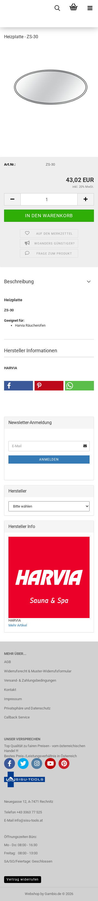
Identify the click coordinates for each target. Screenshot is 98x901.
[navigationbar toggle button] (90, 8)
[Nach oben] (83, 892)
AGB (7, 662)
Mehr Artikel (17, 625)
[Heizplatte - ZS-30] (49, 85)
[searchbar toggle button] (57, 8)
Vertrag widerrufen (23, 879)
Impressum (13, 699)
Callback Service (17, 717)
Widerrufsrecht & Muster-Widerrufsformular (37, 671)
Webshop (32, 894)
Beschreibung (19, 281)
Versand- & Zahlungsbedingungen (30, 680)
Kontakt (10, 690)
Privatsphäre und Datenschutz (27, 708)
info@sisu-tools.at (28, 820)
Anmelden (49, 459)
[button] (12, 199)
